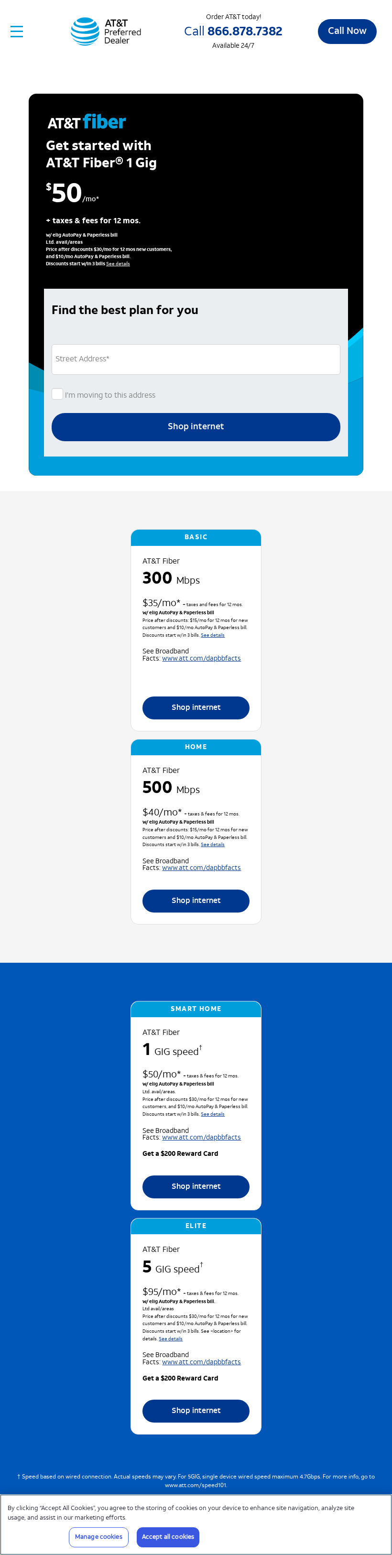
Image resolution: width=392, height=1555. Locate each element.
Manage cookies (98, 1537)
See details (118, 264)
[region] (196, 1524)
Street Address (82, 359)
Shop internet (196, 427)
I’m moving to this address (109, 396)
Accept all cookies (168, 1537)
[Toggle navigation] (17, 31)
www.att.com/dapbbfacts (201, 659)
